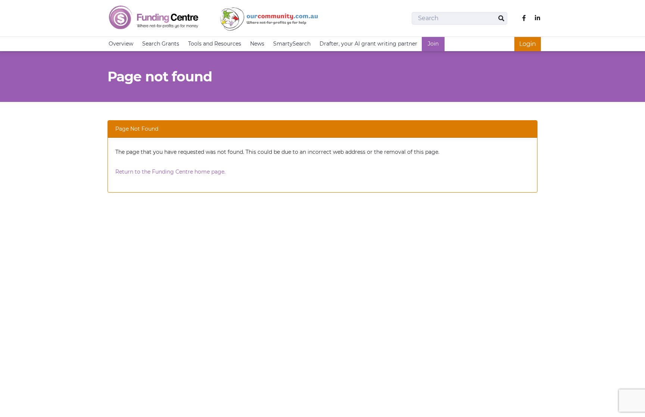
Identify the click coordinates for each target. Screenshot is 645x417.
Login (527, 43)
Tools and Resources (214, 43)
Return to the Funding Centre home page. (170, 171)
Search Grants (160, 43)
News (257, 43)
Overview (121, 43)
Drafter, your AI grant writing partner (368, 43)
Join (433, 43)
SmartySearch (292, 43)
